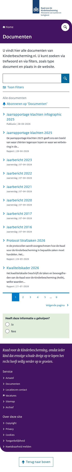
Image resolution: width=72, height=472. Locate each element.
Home (9, 27)
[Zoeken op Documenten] (65, 78)
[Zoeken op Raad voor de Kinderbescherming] (65, 27)
